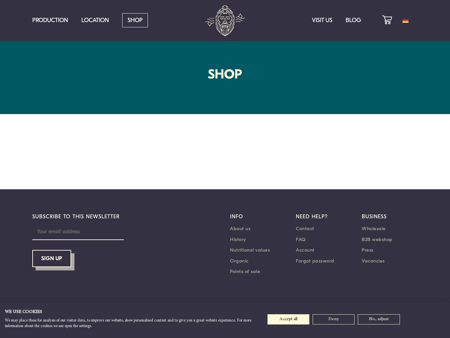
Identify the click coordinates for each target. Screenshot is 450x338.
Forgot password (315, 260)
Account (305, 250)
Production (50, 20)
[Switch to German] (405, 21)
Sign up (51, 258)
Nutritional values (250, 250)
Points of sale (245, 271)
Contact (305, 228)
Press (368, 250)
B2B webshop (377, 239)
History (238, 239)
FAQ (301, 239)
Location (95, 20)
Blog (353, 20)
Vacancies (373, 260)
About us (240, 228)
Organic (239, 260)
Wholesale (374, 228)
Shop (135, 20)
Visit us (322, 20)
